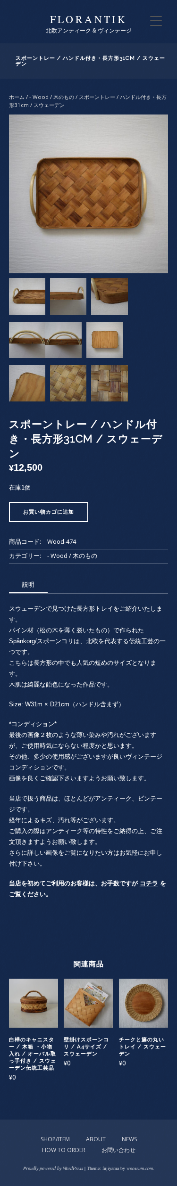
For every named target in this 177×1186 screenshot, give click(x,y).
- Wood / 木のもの (51, 96)
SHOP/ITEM (55, 1139)
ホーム (17, 96)
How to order (63, 1150)
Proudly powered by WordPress (53, 1168)
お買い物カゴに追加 (48, 512)
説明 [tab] (28, 584)
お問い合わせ (118, 1150)
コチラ (149, 883)
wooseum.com (139, 1168)
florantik (88, 19)
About (96, 1139)
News (129, 1139)
